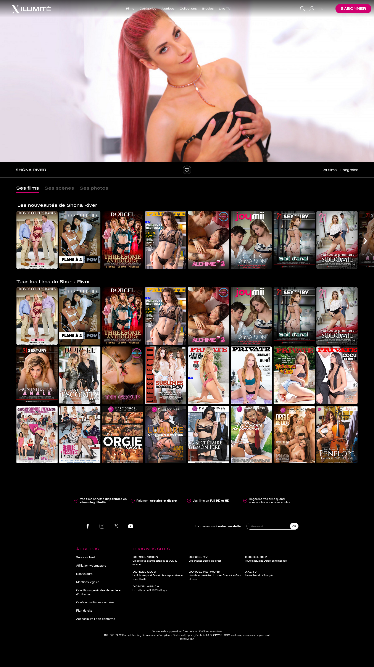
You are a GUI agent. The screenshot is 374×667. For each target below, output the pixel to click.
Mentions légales (87, 582)
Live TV (225, 8)
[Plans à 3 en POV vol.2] (79, 240)
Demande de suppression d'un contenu (174, 631)
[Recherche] (303, 8)
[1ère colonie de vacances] (251, 434)
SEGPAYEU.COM (220, 635)
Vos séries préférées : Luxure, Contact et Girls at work (215, 575)
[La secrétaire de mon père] (208, 434)
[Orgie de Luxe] (294, 434)
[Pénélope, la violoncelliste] (337, 434)
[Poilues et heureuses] (165, 240)
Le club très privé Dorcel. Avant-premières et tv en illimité (157, 575)
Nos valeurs (84, 573)
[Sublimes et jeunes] (251, 375)
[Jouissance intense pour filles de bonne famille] (37, 434)
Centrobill (201, 635)
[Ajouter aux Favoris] (187, 170)
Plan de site (84, 610)
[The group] (122, 375)
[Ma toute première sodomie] (337, 240)
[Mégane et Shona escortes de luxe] (79, 375)
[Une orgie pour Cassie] (122, 434)
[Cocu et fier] (337, 375)
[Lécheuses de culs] (294, 375)
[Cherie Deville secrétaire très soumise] (79, 434)
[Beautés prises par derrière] (208, 375)
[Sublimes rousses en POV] (165, 375)
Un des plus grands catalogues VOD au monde (154, 561)
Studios (208, 8)
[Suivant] (365, 241)
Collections (188, 8)
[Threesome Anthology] (122, 240)
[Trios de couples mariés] (37, 240)
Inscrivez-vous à (219, 526)
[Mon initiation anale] (37, 375)
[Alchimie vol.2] (208, 240)
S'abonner (353, 8)
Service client (85, 557)
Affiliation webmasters (91, 565)
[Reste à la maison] (251, 240)
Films (130, 8)
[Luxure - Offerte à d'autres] (165, 434)
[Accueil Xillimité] (31, 8)
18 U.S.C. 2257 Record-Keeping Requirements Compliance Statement (144, 635)
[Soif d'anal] (294, 240)
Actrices (167, 8)
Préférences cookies (210, 631)
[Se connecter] (312, 8)
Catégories (147, 8)
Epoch (190, 635)
